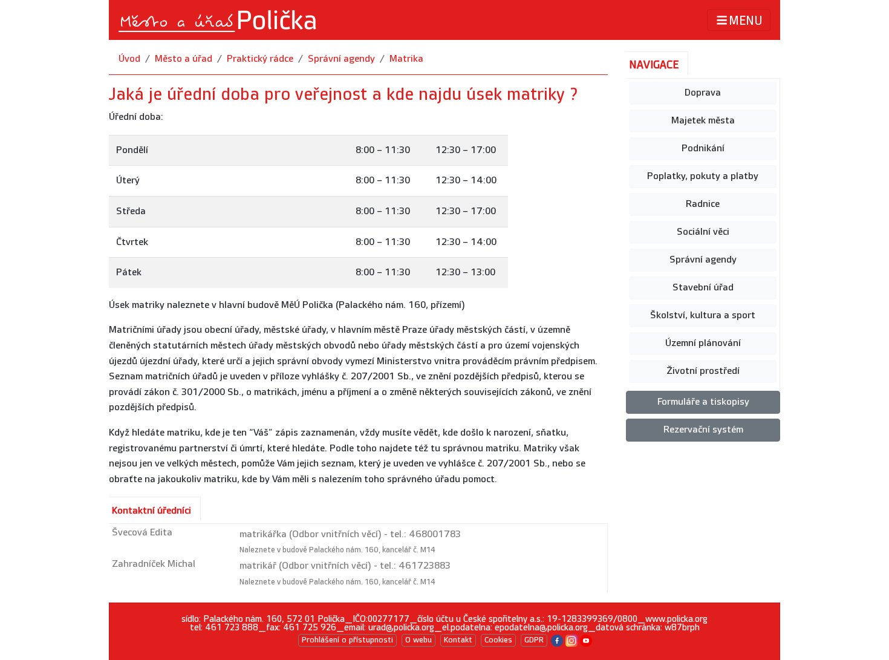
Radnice (703, 204)
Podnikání (703, 148)
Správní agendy (341, 59)
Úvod (129, 59)
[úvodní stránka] (218, 20)
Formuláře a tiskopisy (703, 402)
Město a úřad (183, 59)
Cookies (498, 640)
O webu (418, 640)
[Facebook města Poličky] (557, 640)
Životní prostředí (703, 371)
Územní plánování (703, 343)
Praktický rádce (260, 59)
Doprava (703, 93)
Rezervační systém (703, 430)
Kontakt (458, 640)
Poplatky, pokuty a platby (702, 176)
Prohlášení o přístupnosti (347, 640)
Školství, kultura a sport (702, 315)
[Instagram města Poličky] (571, 640)
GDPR (534, 640)
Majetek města (703, 120)
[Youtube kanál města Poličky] (586, 640)
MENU (746, 20)
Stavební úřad (703, 287)
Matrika (406, 59)
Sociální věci (703, 232)
